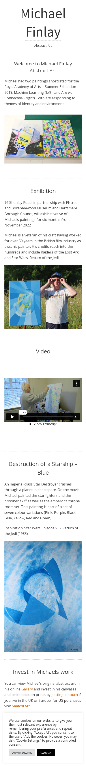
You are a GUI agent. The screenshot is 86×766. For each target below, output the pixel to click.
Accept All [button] (46, 752)
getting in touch (64, 694)
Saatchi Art (21, 706)
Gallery (27, 689)
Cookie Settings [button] (21, 752)
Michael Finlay (43, 22)
